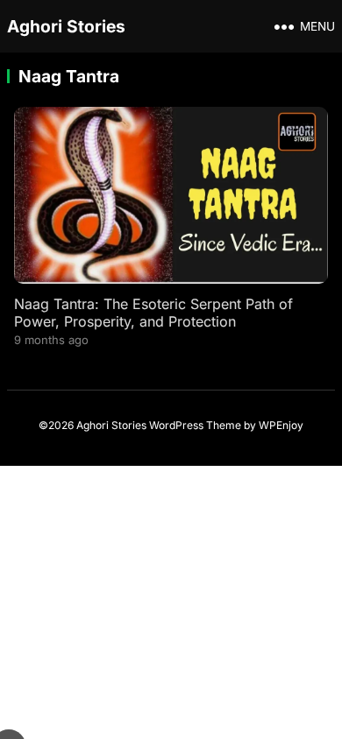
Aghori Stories (66, 26)
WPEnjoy (281, 425)
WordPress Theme (195, 425)
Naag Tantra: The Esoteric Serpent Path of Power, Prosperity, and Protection (153, 313)
